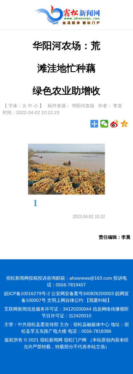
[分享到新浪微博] (114, 124)
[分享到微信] (104, 124)
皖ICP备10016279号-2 (27, 293)
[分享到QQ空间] (124, 124)
